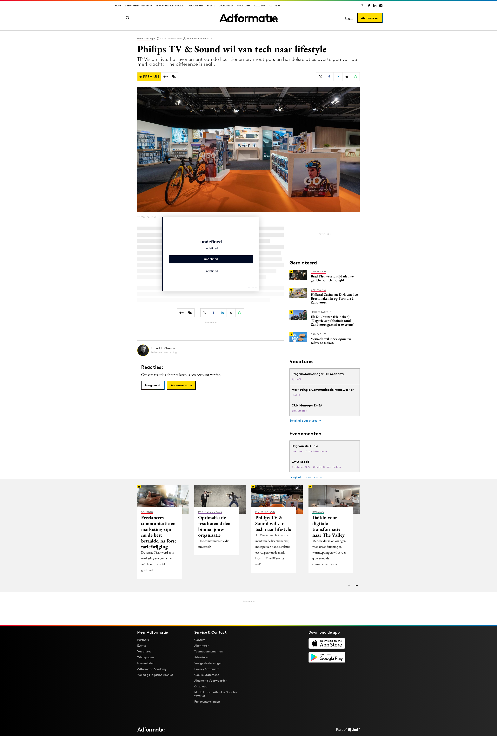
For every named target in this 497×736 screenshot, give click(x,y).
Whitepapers (146, 657)
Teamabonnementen (208, 651)
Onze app (200, 686)
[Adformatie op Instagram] (380, 5)
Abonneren (201, 645)
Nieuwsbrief (145, 663)
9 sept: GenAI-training (138, 5)
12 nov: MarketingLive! (170, 5)
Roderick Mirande (199, 38)
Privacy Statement (206, 669)
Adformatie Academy (152, 669)
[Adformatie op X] (362, 5)
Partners (274, 5)
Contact (199, 640)
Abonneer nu (370, 18)
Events (211, 5)
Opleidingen (226, 5)
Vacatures (243, 5)
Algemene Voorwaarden (210, 680)
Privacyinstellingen (207, 701)
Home (118, 5)
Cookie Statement (206, 675)
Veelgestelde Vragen (208, 663)
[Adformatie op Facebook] (368, 5)
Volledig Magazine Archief (155, 675)
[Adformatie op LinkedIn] (374, 5)
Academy (259, 5)
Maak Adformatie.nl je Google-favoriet (215, 694)
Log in (349, 18)
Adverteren (196, 5)
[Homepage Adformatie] (248, 18)
